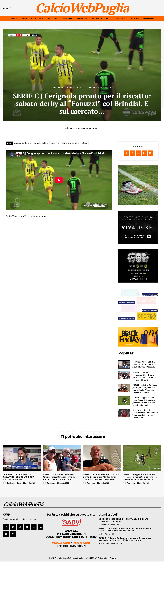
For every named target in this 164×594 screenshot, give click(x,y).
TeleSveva (70, 128)
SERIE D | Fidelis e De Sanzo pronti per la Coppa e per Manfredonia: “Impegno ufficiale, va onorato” (144, 389)
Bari (100, 534)
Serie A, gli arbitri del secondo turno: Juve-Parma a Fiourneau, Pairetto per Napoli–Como (145, 414)
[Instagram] (20, 527)
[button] (8, 8)
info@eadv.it (81, 543)
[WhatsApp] (138, 153)
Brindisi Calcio (41, 143)
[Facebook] (126, 153)
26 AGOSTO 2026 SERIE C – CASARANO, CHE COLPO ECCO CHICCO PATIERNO (144, 364)
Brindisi (58, 88)
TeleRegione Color (14, 483)
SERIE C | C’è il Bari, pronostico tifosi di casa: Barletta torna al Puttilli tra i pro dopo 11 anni (144, 376)
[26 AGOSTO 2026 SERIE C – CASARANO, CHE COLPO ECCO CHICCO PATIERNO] (124, 364)
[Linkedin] (144, 153)
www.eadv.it (61, 543)
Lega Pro (55, 143)
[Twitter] (132, 153)
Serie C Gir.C (75, 88)
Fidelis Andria (104, 543)
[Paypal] (13, 534)
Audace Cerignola (99, 88)
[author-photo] (4, 483)
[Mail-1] (6, 534)
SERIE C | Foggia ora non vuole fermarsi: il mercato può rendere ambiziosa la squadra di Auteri (143, 401)
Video (85, 143)
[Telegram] (150, 153)
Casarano (102, 524)
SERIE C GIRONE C (70, 143)
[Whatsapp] (34, 527)
